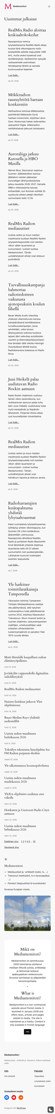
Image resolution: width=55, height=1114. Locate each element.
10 (34, 841)
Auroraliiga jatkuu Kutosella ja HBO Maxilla (23, 159)
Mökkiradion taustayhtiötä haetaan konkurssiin (25, 100)
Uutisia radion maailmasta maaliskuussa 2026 (20, 779)
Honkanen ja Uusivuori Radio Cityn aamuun (26, 811)
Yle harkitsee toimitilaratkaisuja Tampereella (23, 589)
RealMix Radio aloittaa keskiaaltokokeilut (27, 32)
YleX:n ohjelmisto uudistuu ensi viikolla (24, 795)
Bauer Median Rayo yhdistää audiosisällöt (22, 719)
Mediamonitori (19, 6)
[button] (51, 1110)
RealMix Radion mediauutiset (21, 226)
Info (27, 1032)
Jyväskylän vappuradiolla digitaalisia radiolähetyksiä (26, 675)
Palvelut (38, 1071)
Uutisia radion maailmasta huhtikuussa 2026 (20, 735)
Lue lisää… (13, 75)
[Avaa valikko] (49, 6)
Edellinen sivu (11, 841)
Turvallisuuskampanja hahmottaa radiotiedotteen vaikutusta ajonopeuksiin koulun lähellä (26, 297)
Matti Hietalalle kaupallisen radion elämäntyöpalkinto (25, 659)
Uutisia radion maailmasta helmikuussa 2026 (20, 827)
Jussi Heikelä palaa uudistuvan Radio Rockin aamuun (23, 384)
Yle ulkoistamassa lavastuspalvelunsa (26, 765)
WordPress (21, 1108)
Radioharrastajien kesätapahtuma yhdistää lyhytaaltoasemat (22, 510)
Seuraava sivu (11, 847)
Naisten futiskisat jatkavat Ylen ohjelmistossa (23, 703)
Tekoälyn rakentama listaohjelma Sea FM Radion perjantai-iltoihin (27, 751)
